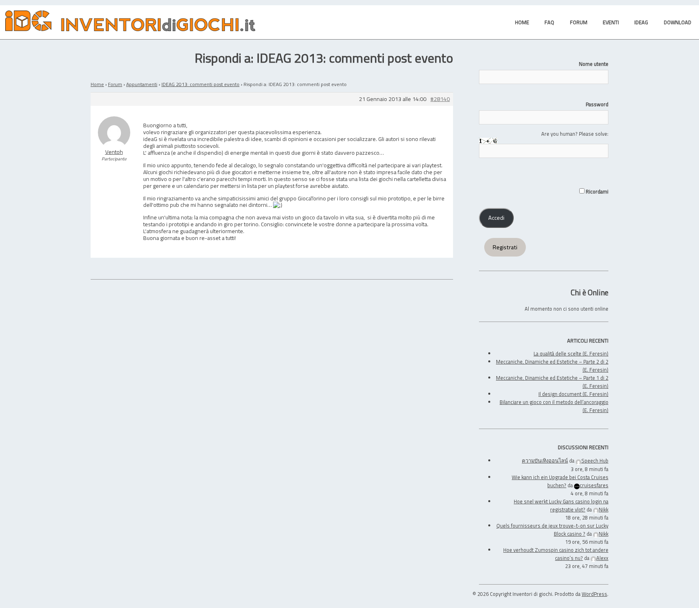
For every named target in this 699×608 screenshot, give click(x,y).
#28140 (440, 99)
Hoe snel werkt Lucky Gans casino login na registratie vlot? (561, 505)
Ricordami (596, 191)
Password (597, 104)
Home (97, 84)
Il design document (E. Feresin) (573, 394)
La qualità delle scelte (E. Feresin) (571, 353)
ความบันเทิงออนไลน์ (545, 461)
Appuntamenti (141, 84)
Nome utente (593, 64)
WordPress (594, 594)
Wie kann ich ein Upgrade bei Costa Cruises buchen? (560, 481)
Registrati (505, 247)
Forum (115, 84)
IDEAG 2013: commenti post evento (200, 84)
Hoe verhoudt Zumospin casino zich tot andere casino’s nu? (555, 554)
